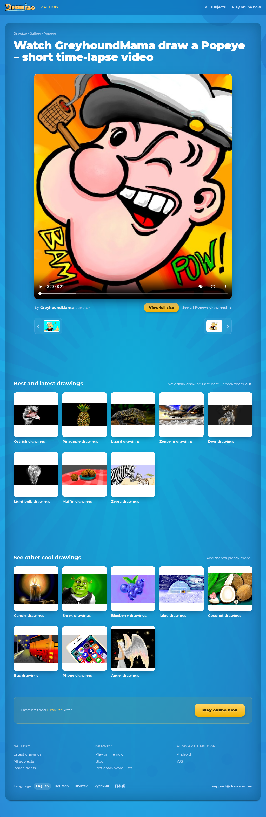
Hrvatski (82, 786)
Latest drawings (28, 754)
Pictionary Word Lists (113, 768)
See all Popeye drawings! (204, 307)
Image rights (25, 768)
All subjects (215, 7)
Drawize (20, 34)
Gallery (35, 34)
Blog (99, 761)
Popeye (50, 34)
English (42, 786)
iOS (180, 761)
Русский (101, 786)
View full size (161, 308)
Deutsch (62, 786)
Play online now (246, 7)
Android (184, 754)
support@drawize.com (232, 786)
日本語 (120, 786)
